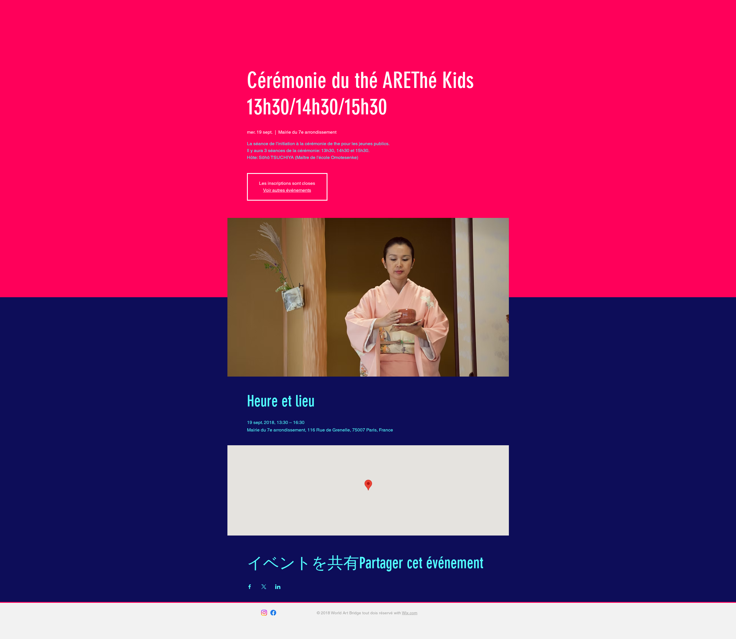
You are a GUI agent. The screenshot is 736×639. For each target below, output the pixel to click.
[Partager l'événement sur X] (264, 586)
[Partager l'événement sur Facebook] (249, 586)
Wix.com (409, 613)
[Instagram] (264, 613)
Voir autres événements (287, 190)
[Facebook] (273, 613)
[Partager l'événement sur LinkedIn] (278, 586)
